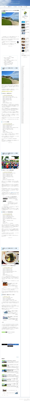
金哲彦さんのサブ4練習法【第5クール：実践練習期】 (9, 57)
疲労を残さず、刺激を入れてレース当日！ (8, 64)
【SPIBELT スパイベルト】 (13, 192)
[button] (10, 346)
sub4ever (25, 15)
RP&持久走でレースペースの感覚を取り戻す (9, 63)
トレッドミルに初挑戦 (7, 59)
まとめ (5, 65)
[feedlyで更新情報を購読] (25, 18)
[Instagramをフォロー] (24, 18)
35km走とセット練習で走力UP (7, 58)
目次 (9, 56)
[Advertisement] (10, 31)
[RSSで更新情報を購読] (26, 18)
